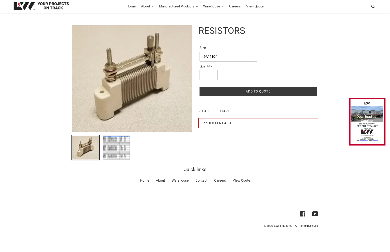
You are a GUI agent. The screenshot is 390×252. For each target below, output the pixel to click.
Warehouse (180, 180)
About (160, 180)
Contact (201, 180)
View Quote (241, 180)
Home (144, 180)
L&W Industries (283, 225)
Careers (220, 180)
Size (203, 48)
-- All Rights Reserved (305, 225)
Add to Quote (258, 91)
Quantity (206, 66)
